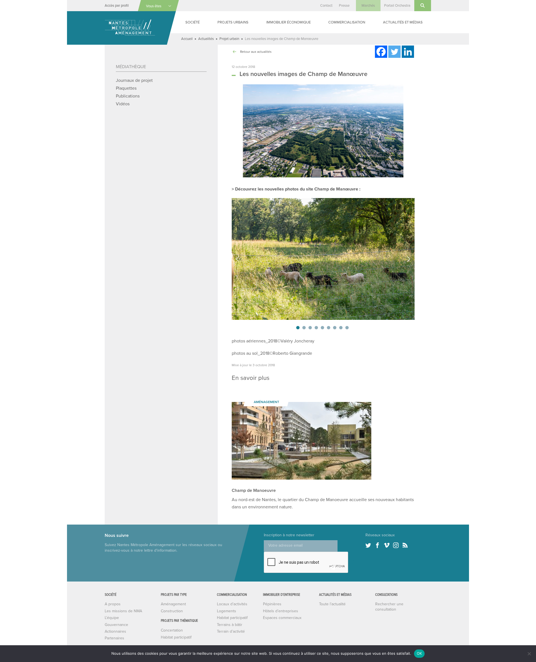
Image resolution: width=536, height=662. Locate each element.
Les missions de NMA (123, 611)
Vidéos (123, 104)
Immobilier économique (288, 22)
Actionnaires (115, 631)
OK (419, 653)
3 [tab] (310, 327)
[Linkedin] (408, 52)
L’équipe (112, 617)
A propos (113, 604)
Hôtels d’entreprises (280, 611)
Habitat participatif (176, 637)
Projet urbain (229, 39)
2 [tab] (304, 327)
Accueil (187, 39)
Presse (344, 5)
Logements (226, 611)
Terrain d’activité (231, 631)
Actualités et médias (403, 22)
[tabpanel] (323, 259)
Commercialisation (346, 22)
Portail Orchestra (397, 5)
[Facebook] (381, 52)
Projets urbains (232, 22)
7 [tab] (334, 327)
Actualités (206, 39)
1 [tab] (298, 327)
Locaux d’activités (232, 604)
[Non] (529, 653)
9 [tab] (347, 327)
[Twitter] (394, 52)
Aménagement (173, 604)
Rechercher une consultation (389, 606)
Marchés (368, 5)
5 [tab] (322, 327)
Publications (128, 96)
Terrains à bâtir (229, 624)
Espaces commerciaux (282, 617)
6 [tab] (328, 327)
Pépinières (272, 604)
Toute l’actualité (332, 604)
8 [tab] (341, 327)
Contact (326, 5)
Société (192, 22)
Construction (172, 611)
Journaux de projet (134, 80)
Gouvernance (116, 624)
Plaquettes (126, 88)
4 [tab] (316, 327)
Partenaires (114, 638)
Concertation (172, 630)
